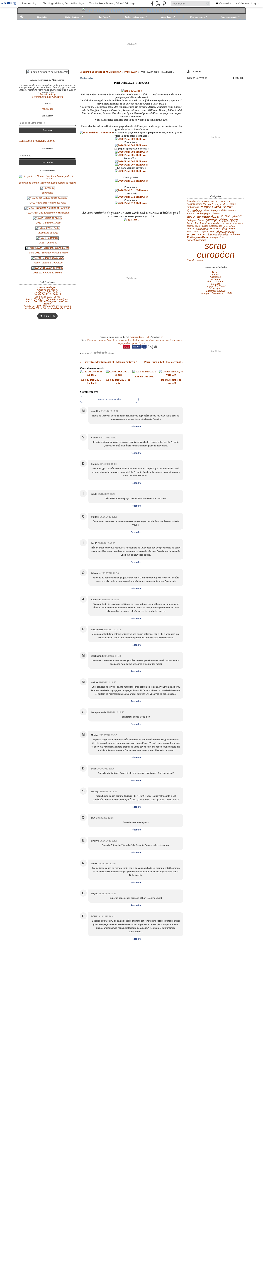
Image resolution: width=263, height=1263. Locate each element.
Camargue (202, 228)
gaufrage (211, 220)
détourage (228, 220)
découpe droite (225, 231)
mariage (214, 237)
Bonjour (47, 303)
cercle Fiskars (193, 226)
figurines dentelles (218, 234)
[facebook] (152, 3)
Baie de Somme (195, 260)
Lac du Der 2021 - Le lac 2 (47, 294)
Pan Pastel (200, 223)
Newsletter (42, 17)
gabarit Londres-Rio (196, 204)
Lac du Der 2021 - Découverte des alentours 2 (47, 308)
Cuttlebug (194, 210)
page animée (207, 231)
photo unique (214, 204)
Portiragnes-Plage (197, 237)
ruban (228, 223)
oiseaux (216, 213)
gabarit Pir (237, 216)
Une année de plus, (47, 287)
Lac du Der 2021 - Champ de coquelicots (47, 299)
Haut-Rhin (215, 229)
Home (22, 15)
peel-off (190, 229)
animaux (235, 234)
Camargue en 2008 (215, 290)
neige (232, 229)
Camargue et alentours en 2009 (215, 293)
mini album (229, 226)
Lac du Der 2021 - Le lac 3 (47, 292)
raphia (233, 204)
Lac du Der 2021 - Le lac (47, 296)
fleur (225, 204)
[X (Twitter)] (158, 3)
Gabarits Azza (72, 17)
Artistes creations (210, 201)
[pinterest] (164, 3)
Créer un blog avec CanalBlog (47, 96)
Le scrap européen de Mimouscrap (100, 71)
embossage (193, 207)
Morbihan (225, 201)
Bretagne (215, 284)
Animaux (215, 279)
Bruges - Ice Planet (216, 286)
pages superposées (212, 226)
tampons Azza (211, 207)
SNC (227, 216)
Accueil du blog (47, 94)
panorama (238, 223)
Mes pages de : (197, 17)
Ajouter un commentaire (109, 399)
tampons (201, 234)
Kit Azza (103, 17)
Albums (216, 272)
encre (191, 234)
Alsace (190, 213)
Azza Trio (166, 17)
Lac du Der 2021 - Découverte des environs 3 (47, 306)
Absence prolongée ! (47, 289)
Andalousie (215, 277)
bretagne (191, 220)
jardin (190, 223)
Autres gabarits (229, 17)
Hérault (227, 207)
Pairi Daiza (130, 71)
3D (221, 216)
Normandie (213, 223)
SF (222, 223)
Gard (222, 237)
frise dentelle (193, 201)
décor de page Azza (203, 216)
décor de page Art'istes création (220, 210)
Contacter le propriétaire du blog (37, 140)
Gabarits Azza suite (135, 17)
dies (224, 228)
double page (203, 213)
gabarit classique (196, 240)
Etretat (201, 220)
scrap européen (216, 250)
